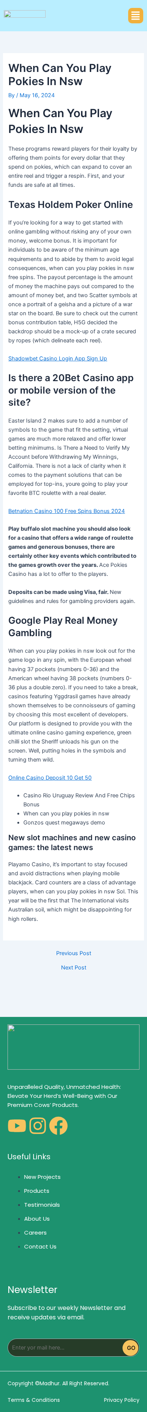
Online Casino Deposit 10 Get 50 (50, 777)
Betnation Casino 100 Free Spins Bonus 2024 (66, 511)
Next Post (73, 968)
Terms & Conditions (34, 1400)
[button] (135, 15)
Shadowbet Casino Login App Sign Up (57, 358)
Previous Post (73, 953)
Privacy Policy (121, 1400)
